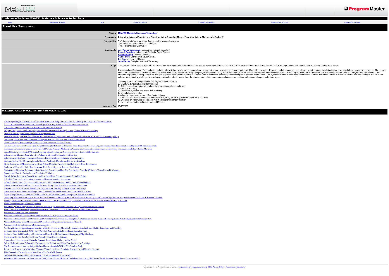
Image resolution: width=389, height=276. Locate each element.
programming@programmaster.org (193, 267)
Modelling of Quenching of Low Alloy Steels (22, 203)
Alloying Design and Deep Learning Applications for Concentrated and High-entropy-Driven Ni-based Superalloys (51, 130)
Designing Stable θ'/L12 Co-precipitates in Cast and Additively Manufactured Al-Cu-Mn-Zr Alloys (44, 161)
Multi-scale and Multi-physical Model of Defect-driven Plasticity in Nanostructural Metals (41, 216)
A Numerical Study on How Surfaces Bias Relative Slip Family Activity (33, 127)
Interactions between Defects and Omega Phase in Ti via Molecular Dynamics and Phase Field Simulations (47, 191)
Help (102, 22)
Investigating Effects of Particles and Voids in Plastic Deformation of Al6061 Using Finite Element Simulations (49, 194)
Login (10, 22)
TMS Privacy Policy (216, 267)
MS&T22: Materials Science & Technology (137, 33)
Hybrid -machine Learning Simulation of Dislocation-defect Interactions (37, 179)
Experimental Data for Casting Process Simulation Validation (29, 173)
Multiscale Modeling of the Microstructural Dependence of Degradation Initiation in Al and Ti (43, 222)
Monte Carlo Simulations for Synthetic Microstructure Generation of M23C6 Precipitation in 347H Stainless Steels (51, 209)
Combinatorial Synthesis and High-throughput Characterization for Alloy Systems (37, 143)
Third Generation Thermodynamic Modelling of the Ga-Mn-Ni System (33, 252)
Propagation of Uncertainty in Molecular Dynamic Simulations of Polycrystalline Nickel (40, 240)
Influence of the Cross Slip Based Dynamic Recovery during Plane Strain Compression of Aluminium (45, 185)
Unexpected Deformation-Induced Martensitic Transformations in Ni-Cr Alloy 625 (37, 255)
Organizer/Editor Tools (352, 22)
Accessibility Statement (235, 267)
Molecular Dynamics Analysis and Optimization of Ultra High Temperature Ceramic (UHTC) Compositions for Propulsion (54, 206)
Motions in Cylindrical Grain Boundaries (21, 213)
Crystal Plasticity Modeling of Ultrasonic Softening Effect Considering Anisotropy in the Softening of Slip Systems (51, 152)
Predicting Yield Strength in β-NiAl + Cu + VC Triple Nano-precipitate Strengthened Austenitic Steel (45, 231)
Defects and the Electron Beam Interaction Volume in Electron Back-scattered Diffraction (40, 155)
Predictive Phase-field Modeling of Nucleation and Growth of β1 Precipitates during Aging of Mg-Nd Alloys (48, 234)
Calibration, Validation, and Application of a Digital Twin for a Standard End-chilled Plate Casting (44, 140)
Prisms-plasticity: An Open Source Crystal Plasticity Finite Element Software (35, 237)
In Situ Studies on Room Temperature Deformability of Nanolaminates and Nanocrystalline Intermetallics (47, 182)
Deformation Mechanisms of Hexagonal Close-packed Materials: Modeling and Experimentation (44, 158)
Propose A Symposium (206, 22)
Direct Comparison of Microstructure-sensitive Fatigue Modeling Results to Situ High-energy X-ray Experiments (50, 164)
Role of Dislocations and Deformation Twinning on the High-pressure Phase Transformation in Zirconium (47, 243)
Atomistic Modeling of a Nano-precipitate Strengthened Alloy (29, 133)
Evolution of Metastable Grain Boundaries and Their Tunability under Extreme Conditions (41, 167)
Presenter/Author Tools (279, 22)
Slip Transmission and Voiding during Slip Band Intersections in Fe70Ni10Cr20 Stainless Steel (43, 246)
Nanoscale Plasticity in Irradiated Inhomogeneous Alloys (27, 225)
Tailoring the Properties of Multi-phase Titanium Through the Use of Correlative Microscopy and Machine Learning (51, 249)
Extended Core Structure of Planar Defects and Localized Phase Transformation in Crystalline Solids (45, 176)
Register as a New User (57, 22)
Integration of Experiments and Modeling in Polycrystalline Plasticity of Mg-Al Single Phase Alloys (45, 188)
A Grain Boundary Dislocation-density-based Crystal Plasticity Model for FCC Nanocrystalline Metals (46, 124)
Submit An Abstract (140, 22)
